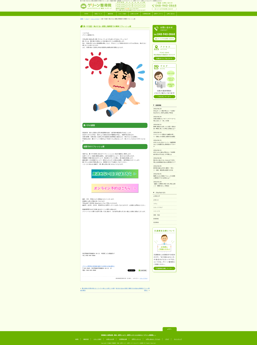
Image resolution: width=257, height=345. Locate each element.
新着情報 (156, 218)
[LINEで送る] (142, 270)
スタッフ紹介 (122, 13)
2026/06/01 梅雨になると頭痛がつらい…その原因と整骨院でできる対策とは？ (164, 176)
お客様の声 (156, 196)
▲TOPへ (169, 329)
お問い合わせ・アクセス (153, 339)
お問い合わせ (171, 13)
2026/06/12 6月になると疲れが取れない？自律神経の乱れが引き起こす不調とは (164, 152)
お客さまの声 (134, 13)
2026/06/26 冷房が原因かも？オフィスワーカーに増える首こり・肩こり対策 (164, 119)
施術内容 (110, 13)
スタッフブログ (95, 19)
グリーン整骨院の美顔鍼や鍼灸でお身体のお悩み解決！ (98, 266)
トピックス (156, 211)
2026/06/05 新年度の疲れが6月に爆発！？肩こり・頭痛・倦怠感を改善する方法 (163, 168)
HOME (86, 13)
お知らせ (156, 200)
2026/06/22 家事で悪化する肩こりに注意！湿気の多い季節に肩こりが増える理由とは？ (164, 126)
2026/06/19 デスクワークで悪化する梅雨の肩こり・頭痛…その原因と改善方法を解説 (164, 134)
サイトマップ (178, 339)
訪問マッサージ (158, 13)
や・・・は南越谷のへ (128, 335)
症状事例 (156, 222)
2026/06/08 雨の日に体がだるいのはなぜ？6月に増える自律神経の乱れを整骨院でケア (164, 160)
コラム (155, 203)
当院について (98, 13)
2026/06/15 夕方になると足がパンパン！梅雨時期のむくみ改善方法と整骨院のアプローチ (164, 143)
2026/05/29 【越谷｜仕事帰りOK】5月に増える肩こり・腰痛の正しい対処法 (164, 184)
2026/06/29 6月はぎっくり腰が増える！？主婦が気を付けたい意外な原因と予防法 (164, 111)
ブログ (87, 19)
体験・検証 (156, 215)
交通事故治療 (146, 13)
